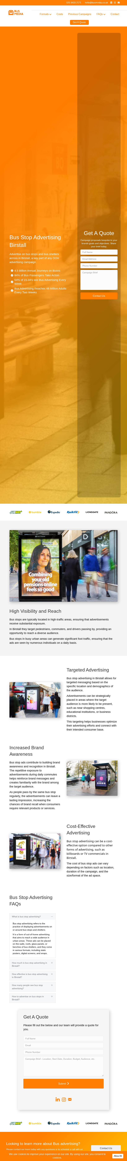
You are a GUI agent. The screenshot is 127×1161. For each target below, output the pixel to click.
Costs (60, 14)
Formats (44, 14)
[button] (99, 295)
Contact (115, 14)
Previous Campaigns (79, 14)
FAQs (99, 14)
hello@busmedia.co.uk (96, 2)
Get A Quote (79, 22)
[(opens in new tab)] (15, 512)
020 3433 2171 (73, 2)
